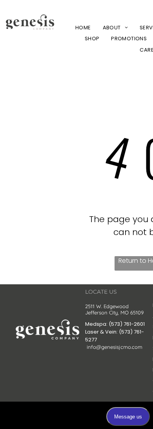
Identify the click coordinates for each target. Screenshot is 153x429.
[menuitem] (83, 27)
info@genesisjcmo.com (114, 347)
